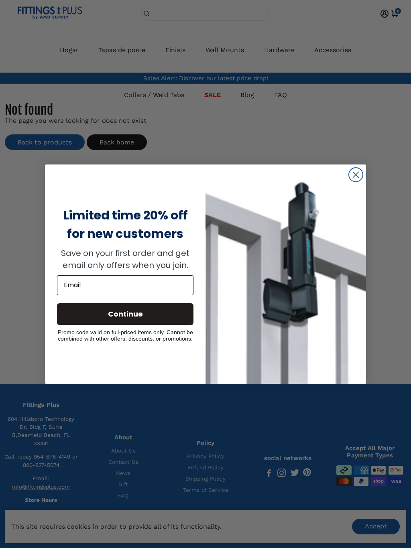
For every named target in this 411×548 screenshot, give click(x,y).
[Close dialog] (356, 175)
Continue (125, 314)
